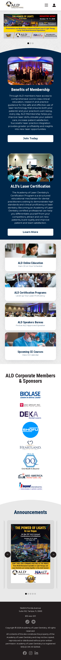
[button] (46, 5)
